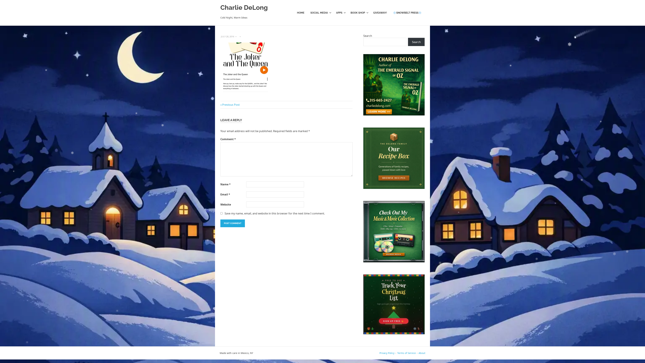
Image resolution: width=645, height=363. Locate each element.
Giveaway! (380, 12)
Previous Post (231, 105)
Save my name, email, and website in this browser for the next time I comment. (275, 213)
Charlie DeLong (244, 7)
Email (225, 194)
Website (225, 204)
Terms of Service (406, 353)
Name (225, 184)
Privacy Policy (386, 353)
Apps (339, 12)
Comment (228, 139)
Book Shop (358, 12)
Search (367, 36)
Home (300, 12)
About (422, 353)
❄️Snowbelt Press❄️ (407, 12)
